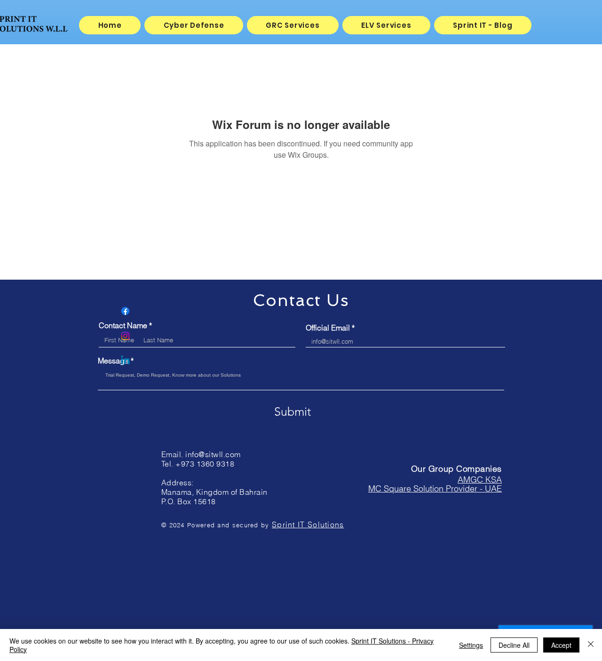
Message (113, 360)
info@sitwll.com (212, 454)
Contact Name (123, 325)
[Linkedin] (125, 360)
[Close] (590, 645)
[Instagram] (125, 335)
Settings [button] (471, 645)
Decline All (514, 645)
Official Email (328, 327)
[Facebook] (125, 311)
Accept (561, 645)
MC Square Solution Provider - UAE (435, 488)
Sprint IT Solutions (308, 524)
